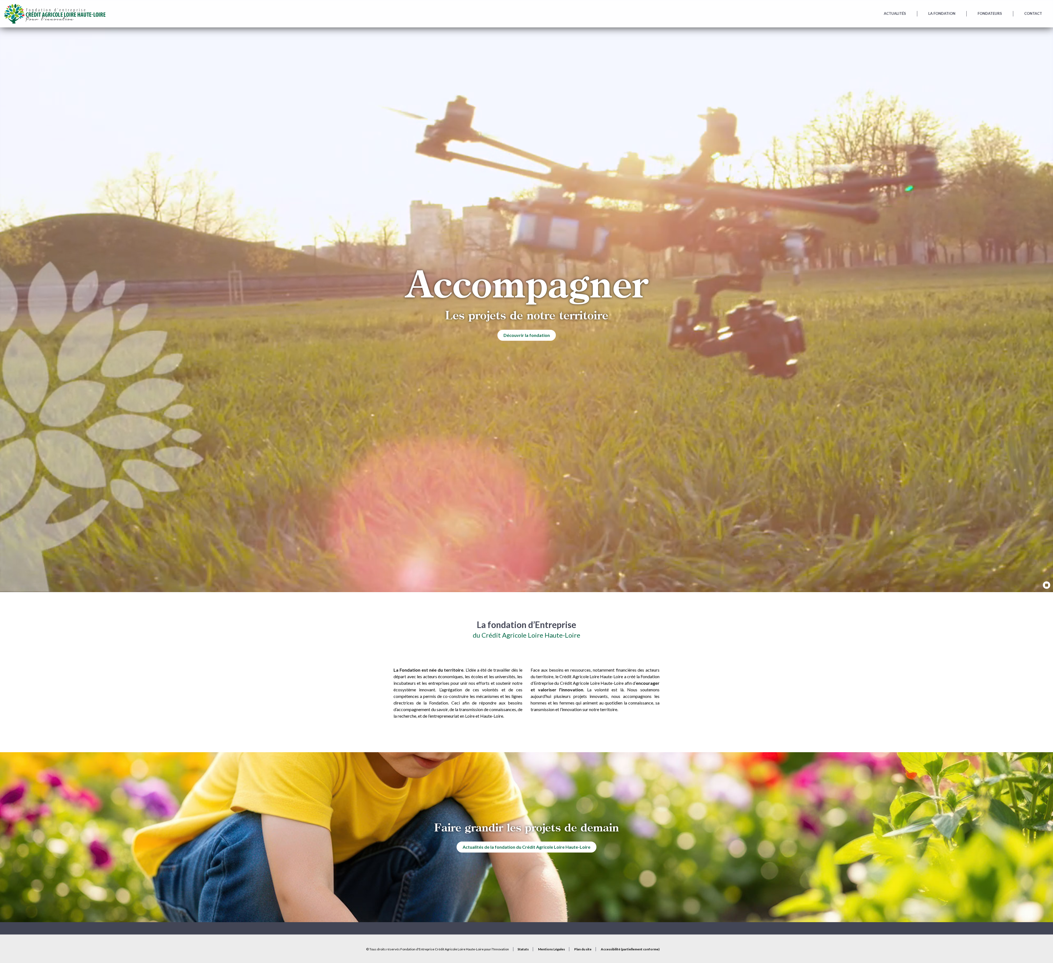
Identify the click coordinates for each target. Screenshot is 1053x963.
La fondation (941, 13)
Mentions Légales (551, 949)
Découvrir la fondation (526, 335)
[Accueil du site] (54, 14)
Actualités (895, 13)
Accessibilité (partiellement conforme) (630, 949)
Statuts (523, 949)
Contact (1033, 13)
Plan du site (582, 949)
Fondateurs (990, 13)
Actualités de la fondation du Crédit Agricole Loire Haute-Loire (526, 847)
